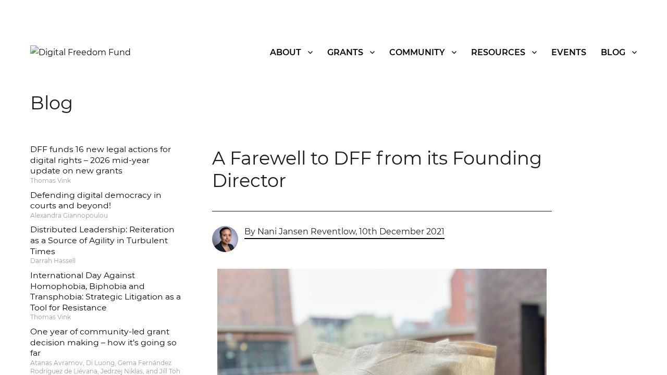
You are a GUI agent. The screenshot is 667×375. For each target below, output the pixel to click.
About (285, 52)
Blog (613, 52)
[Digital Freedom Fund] (80, 52)
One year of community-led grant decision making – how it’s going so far (103, 342)
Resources (498, 52)
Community (417, 52)
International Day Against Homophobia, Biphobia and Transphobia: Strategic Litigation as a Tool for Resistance (105, 291)
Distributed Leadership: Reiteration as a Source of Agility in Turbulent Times (102, 240)
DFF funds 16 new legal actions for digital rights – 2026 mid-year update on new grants (100, 160)
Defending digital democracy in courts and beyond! (96, 200)
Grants (345, 52)
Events (568, 52)
